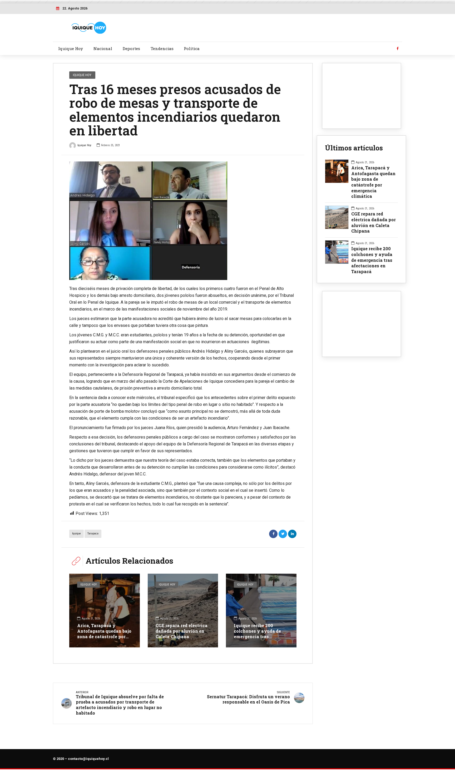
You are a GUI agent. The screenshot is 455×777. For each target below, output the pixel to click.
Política (192, 48)
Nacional (102, 48)
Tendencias (162, 48)
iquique (76, 533)
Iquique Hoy (70, 48)
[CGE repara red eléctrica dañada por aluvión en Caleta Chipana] (183, 610)
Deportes (131, 48)
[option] (182, 220)
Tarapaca (92, 533)
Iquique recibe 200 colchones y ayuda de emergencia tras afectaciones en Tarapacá (257, 636)
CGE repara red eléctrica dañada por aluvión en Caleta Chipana (181, 631)
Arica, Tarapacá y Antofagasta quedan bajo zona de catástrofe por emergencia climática (104, 634)
